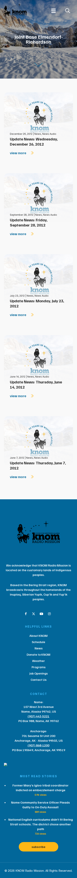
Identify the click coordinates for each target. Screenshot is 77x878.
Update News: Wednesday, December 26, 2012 (34, 141)
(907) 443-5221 (38, 716)
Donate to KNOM (38, 654)
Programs (39, 667)
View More (18, 153)
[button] (26, 614)
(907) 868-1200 (38, 745)
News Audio (49, 133)
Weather (38, 661)
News (37, 133)
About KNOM (38, 636)
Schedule (38, 642)
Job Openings (38, 673)
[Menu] (53, 11)
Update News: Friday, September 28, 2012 (29, 222)
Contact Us (39, 680)
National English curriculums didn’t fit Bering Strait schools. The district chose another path (40, 824)
